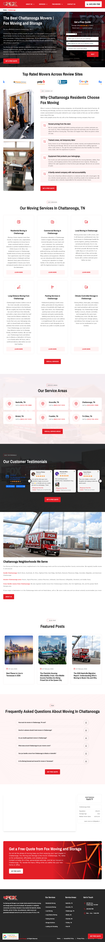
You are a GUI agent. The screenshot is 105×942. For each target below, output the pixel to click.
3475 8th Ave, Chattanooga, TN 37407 (92, 904)
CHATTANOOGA (90, 798)
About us (8, 597)
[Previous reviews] (29, 481)
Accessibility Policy (69, 938)
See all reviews (10, 486)
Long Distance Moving (51, 915)
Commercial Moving (51, 907)
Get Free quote (52, 772)
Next (92, 54)
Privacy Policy (81, 938)
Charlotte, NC (69, 919)
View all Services (52, 361)
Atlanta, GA (68, 915)
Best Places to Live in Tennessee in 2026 (14, 674)
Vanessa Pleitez (40, 472)
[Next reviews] (100, 481)
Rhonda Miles (64, 471)
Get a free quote (11, 61)
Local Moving (49, 911)
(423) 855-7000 (89, 909)
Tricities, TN (69, 922)
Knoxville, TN (69, 907)
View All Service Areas (52, 431)
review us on (20, 486)
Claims (59, 938)
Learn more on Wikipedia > (92, 821)
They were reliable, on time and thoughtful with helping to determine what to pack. (88, 481)
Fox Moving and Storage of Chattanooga (17, 478)
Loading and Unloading (52, 926)
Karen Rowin (87, 472)
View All (68, 926)
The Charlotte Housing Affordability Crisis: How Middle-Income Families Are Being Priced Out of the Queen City (52, 676)
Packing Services (50, 919)
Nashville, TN (69, 903)
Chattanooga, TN (70, 911)
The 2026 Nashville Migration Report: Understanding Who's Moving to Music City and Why (85, 675)
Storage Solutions (50, 922)
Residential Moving (50, 903)
